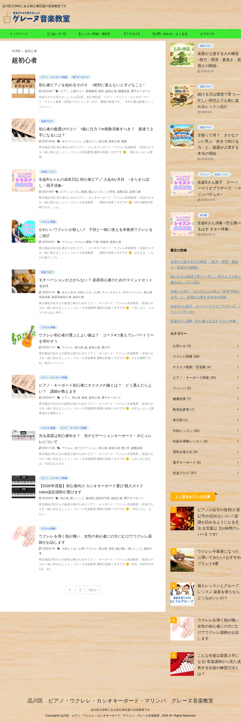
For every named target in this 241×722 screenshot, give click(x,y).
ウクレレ (67, 242)
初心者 (103, 141)
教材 (84, 397)
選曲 (124, 141)
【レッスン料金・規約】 (94, 33)
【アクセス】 (132, 33)
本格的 (104, 242)
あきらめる (69, 292)
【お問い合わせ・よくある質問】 (169, 34)
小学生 (111, 191)
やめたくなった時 (88, 292)
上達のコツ (77, 91)
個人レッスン (96, 191)
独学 (101, 91)
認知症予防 (103, 498)
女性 (111, 548)
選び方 (105, 347)
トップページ (19, 33)
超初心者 (111, 91)
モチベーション (72, 141)
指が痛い (121, 548)
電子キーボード (141, 91)
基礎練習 (91, 91)
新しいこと (77, 498)
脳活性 (90, 498)
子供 (96, 242)
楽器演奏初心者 (61, 297)
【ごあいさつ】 (56, 33)
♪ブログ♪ (207, 33)
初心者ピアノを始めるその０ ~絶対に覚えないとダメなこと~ (92, 84)
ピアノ (64, 91)
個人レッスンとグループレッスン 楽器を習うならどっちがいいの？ (218, 591)
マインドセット (111, 292)
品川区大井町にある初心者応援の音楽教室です (120, 709)
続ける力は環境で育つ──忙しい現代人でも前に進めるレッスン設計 (218, 100)
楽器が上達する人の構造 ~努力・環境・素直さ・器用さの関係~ (204, 264)
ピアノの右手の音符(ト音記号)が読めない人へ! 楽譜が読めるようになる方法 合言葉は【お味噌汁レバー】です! (218, 522)
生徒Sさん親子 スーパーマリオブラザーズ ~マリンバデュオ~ (219, 188)
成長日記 (122, 191)
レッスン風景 (78, 191)
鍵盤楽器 (123, 91)
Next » (94, 589)
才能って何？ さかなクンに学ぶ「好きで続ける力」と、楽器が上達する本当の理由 (205, 294)
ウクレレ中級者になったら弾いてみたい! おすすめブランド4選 (219, 557)
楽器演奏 (44, 297)
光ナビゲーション (86, 448)
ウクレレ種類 (83, 242)
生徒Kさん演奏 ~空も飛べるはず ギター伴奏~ (203, 320)
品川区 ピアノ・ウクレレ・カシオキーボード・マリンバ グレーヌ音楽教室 (120, 700)
